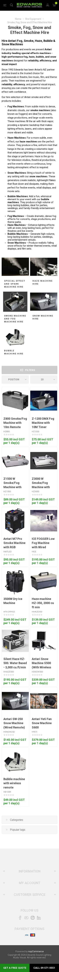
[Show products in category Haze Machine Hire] (43, 267)
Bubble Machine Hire (13, 352)
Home (18, 19)
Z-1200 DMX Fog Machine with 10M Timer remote (43, 425)
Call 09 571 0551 (44, 967)
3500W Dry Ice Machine (12, 601)
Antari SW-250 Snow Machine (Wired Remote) (14, 723)
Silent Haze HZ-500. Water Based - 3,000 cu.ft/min (15, 663)
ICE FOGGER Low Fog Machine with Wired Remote (43, 545)
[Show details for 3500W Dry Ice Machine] (15, 580)
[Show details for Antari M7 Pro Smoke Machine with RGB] (15, 520)
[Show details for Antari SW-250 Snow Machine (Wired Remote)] (15, 701)
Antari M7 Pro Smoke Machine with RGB (14, 543)
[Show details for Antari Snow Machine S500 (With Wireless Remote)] (43, 641)
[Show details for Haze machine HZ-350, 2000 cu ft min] (43, 580)
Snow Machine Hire (42, 317)
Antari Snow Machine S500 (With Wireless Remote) (41, 665)
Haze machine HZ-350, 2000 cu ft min (43, 603)
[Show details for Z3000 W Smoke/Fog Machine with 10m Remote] (43, 460)
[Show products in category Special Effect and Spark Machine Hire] (15, 267)
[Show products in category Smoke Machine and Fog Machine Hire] (15, 302)
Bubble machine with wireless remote (14, 783)
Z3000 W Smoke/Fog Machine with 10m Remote (41, 485)
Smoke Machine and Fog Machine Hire (15, 319)
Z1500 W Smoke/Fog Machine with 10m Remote (12, 485)
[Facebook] (20, 917)
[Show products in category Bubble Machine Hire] (15, 337)
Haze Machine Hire (42, 282)
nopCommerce (36, 951)
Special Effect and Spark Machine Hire (14, 284)
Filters (30, 370)
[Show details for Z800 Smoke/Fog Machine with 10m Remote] (15, 400)
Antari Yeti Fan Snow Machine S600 (42, 723)
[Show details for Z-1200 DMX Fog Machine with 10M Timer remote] (43, 400)
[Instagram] (32, 917)
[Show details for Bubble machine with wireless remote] (15, 761)
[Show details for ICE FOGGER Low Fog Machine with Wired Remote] (43, 520)
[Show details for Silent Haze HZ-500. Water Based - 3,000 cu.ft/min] (15, 641)
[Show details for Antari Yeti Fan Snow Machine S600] (43, 701)
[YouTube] (26, 917)
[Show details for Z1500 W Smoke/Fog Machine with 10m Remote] (15, 460)
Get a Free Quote (14, 967)
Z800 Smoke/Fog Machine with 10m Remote (15, 423)
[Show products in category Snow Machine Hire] (43, 302)
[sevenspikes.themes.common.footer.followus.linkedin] (38, 917)
